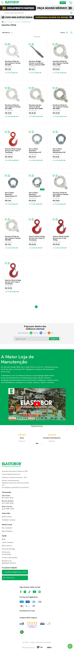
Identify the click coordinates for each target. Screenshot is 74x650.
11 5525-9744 (7, 496)
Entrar (63, 3)
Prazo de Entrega (8, 549)
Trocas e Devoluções (9, 557)
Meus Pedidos (7, 531)
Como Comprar (7, 542)
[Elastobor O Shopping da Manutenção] (12, 2)
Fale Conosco (7, 545)
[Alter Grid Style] (70, 32)
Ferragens (11, 22)
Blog (3, 539)
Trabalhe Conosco (9, 520)
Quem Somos (7, 516)
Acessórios (18, 22)
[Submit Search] (71, 13)
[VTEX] (39, 648)
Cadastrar (54, 339)
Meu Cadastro (7, 528)
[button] (13, 61)
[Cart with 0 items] (70, 2)
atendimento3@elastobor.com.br (16, 572)
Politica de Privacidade (6, 553)
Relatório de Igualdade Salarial (9, 562)
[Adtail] (49, 648)
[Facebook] (21, 593)
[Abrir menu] (3, 2)
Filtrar (63, 32)
